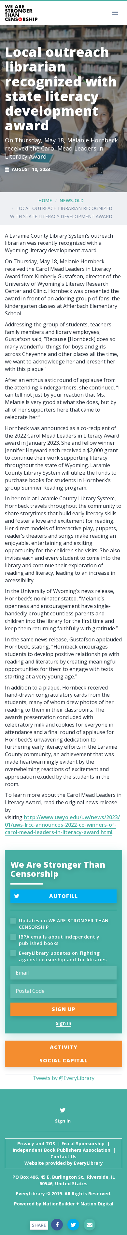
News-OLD (72, 200)
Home (45, 200)
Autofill (63, 896)
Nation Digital (96, 1204)
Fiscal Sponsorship (83, 1143)
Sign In (63, 1023)
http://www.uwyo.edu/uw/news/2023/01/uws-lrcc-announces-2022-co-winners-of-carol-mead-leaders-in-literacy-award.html (62, 825)
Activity (64, 1047)
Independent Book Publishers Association (61, 1150)
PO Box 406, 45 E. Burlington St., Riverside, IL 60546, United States (63, 1180)
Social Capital (63, 1060)
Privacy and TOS (36, 1143)
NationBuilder (59, 1204)
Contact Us (63, 1156)
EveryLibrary (88, 1163)
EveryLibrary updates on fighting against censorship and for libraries (62, 956)
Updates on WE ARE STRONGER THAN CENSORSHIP (64, 923)
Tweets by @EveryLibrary (63, 1078)
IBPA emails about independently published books (59, 940)
